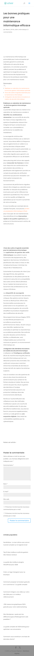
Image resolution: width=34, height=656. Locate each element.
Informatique (23, 29)
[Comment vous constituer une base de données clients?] (5, 634)
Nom (5, 484)
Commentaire (8, 465)
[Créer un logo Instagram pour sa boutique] (5, 569)
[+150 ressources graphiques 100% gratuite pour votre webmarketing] (5, 602)
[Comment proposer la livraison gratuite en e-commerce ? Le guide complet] (5, 579)
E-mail (5, 491)
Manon (8, 29)
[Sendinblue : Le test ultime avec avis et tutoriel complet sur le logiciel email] (5, 540)
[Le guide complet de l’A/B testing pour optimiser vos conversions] (5, 624)
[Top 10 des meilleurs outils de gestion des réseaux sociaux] (5, 549)
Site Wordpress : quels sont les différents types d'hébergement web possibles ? (15, 617)
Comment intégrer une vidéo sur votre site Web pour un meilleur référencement (16, 594)
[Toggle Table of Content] (4, 86)
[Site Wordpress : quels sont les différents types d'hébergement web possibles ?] (5, 612)
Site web (6, 499)
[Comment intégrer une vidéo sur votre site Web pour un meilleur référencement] (5, 589)
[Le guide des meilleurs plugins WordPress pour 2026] (5, 559)
